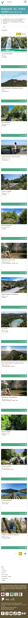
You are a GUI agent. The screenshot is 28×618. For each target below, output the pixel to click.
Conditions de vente (5, 587)
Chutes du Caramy (6, 466)
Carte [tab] (24, 34)
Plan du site (12, 588)
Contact (3, 585)
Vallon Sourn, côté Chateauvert (9, 397)
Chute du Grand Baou (7, 53)
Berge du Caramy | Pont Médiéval (10, 294)
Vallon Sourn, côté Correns (8, 260)
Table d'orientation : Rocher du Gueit (11, 156)
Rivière (3, 580)
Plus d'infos (22, 66)
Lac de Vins (5, 328)
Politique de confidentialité (20, 585)
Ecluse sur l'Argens (6, 191)
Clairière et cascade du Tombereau (10, 534)
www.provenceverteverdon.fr (7, 609)
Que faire (3, 15)
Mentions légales (9, 585)
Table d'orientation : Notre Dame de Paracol (12, 88)
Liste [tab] (19, 34)
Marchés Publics (19, 588)
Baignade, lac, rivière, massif (13, 15)
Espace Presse (5, 588)
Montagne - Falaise (6, 576)
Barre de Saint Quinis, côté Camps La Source (13, 363)
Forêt (3, 572)
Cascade (4, 571)
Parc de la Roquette (6, 225)
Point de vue (5, 578)
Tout (3, 569)
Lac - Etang (5, 574)
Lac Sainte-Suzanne (7, 500)
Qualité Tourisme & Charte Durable (19, 587)
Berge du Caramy (6, 122)
